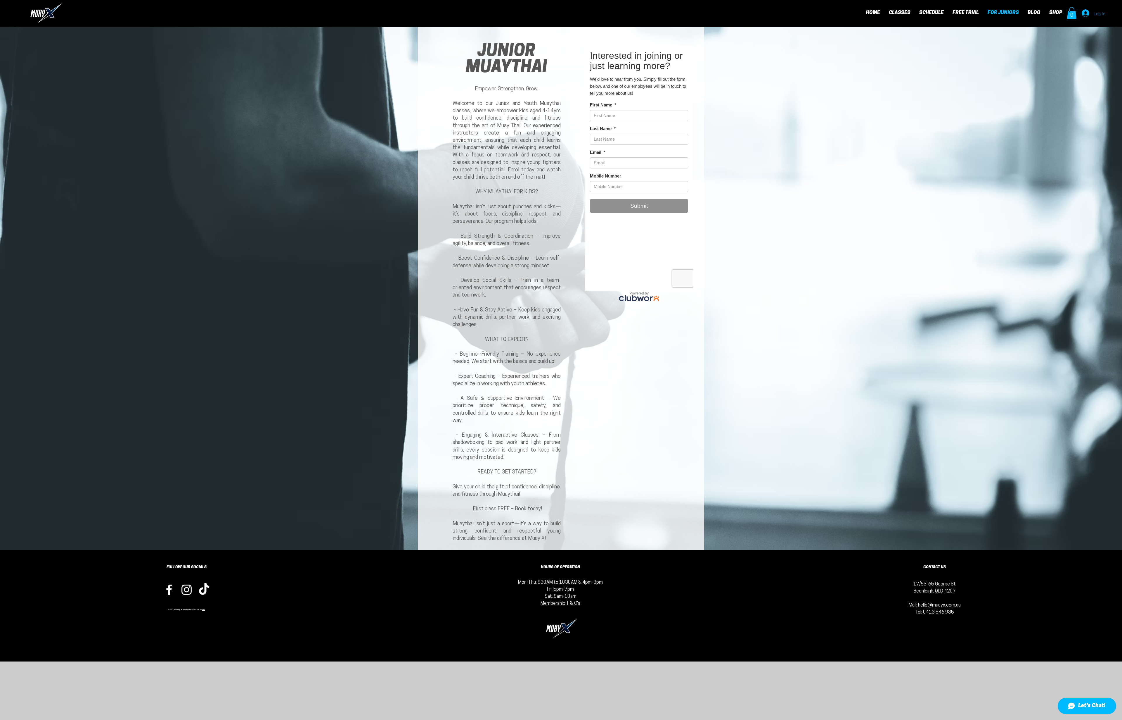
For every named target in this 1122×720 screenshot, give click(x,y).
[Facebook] (169, 590)
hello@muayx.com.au (939, 605)
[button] (1072, 13)
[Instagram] (186, 590)
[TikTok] (204, 590)
